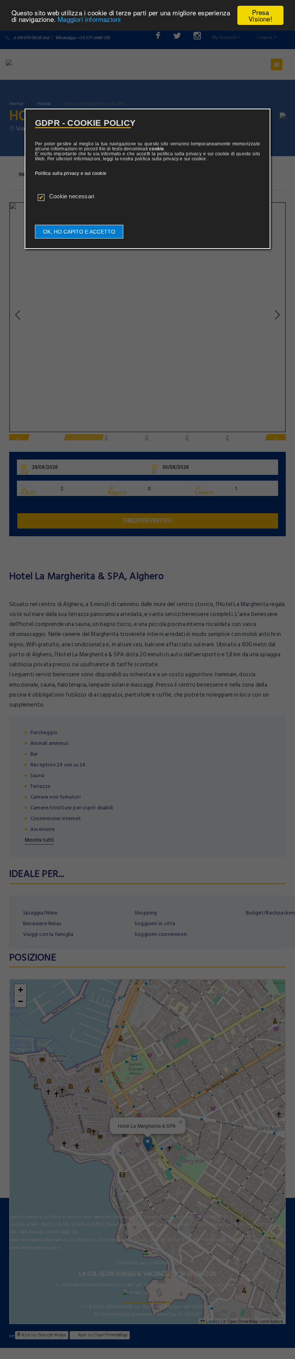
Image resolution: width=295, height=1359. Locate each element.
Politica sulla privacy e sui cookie (70, 173)
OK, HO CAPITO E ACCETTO (79, 232)
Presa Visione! (260, 15)
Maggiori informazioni (89, 19)
